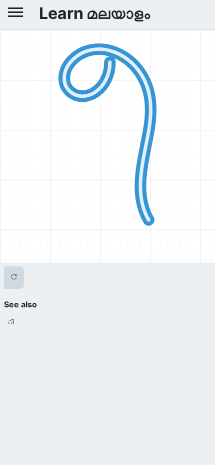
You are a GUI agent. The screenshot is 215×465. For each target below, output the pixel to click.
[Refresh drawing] (14, 277)
